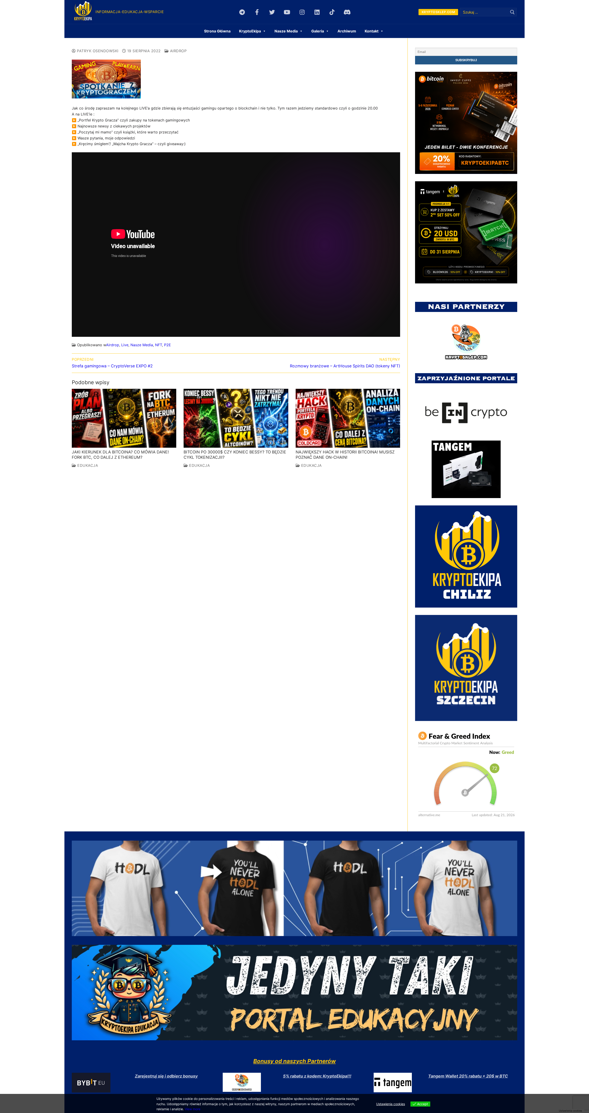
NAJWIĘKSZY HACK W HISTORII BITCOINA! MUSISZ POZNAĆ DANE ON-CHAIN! (345, 455)
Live (124, 345)
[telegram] (241, 12)
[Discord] (347, 12)
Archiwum (347, 31)
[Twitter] (272, 12)
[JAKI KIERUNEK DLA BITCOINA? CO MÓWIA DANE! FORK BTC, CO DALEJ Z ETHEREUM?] (124, 418)
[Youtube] (287, 12)
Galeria (317, 31)
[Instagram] (301, 12)
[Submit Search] (512, 12)
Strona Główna (217, 31)
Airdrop (178, 51)
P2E (167, 345)
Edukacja (87, 465)
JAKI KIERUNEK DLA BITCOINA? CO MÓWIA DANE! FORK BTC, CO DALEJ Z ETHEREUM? (120, 455)
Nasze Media (141, 345)
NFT (158, 345)
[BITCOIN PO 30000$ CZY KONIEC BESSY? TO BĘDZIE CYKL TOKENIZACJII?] (236, 418)
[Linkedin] (316, 12)
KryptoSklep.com (438, 12)
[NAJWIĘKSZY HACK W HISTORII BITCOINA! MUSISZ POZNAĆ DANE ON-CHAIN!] (348, 418)
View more (192, 1109)
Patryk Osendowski (97, 51)
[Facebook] (257, 12)
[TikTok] (331, 12)
